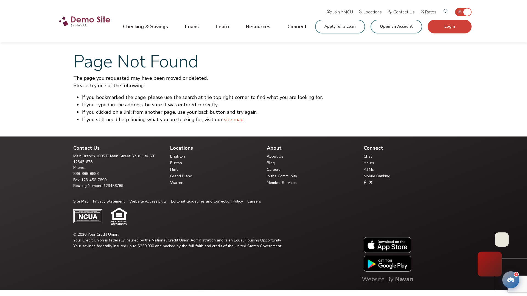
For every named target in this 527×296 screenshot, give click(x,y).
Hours (369, 163)
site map (233, 119)
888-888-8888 (86, 173)
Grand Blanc (181, 176)
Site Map (81, 201)
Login (449, 26)
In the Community (282, 176)
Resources (258, 26)
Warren (176, 182)
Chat (368, 156)
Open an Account (396, 26)
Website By (387, 279)
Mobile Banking (377, 176)
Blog (271, 163)
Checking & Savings (145, 26)
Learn (222, 26)
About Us (275, 156)
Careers (274, 169)
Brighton (177, 156)
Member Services (282, 182)
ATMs (369, 169)
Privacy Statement (109, 201)
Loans (192, 26)
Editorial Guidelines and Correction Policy (207, 201)
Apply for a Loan (340, 26)
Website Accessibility (148, 201)
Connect (297, 26)
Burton (176, 163)
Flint (174, 169)
